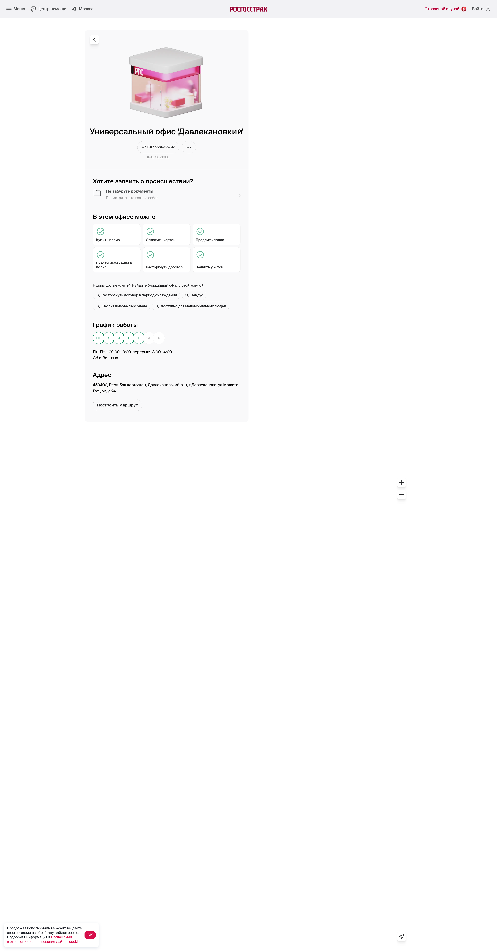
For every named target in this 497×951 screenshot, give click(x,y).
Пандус (197, 295)
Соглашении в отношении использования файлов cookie (43, 939)
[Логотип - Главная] (248, 9)
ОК (90, 935)
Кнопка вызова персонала (124, 306)
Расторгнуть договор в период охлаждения (139, 295)
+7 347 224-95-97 (158, 149)
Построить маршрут (117, 405)
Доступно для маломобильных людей (193, 306)
